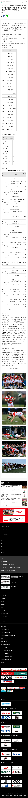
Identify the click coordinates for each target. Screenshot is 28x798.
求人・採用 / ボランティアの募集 (7, 622)
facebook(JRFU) (4, 629)
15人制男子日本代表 (5, 526)
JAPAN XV (3, 537)
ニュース (7, 5)
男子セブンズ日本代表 (5, 529)
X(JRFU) (2, 638)
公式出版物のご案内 (4, 613)
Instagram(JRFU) (4, 653)
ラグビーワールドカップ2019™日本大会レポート (10, 567)
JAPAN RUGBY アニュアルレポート (8, 570)
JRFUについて (3, 598)
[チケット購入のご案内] (14, 512)
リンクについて (13, 793)
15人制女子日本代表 (5, 535)
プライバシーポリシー (20, 793)
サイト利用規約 (6, 793)
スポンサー (3, 607)
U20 (1, 543)
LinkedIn (2, 662)
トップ (2, 5)
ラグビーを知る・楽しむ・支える (7, 564)
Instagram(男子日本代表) (6, 656)
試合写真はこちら (14, 368)
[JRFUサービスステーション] (14, 519)
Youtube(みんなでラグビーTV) (7, 650)
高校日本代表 (7, 14)
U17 (1, 549)
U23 (1, 540)
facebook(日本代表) (5, 632)
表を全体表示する (12, 170)
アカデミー (3, 552)
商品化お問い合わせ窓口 (5, 619)
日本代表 (2, 14)
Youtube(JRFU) (4, 647)
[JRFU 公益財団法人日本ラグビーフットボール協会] (6, 2)
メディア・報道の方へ (5, 616)
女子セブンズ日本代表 (5, 532)
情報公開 (2, 601)
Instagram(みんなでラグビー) (6, 659)
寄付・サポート (4, 610)
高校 (1, 546)
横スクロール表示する (21, 170)
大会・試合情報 (4, 561)
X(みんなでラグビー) (5, 644)
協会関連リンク (4, 604)
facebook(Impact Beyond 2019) (7, 635)
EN (23, 2)
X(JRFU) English (4, 641)
